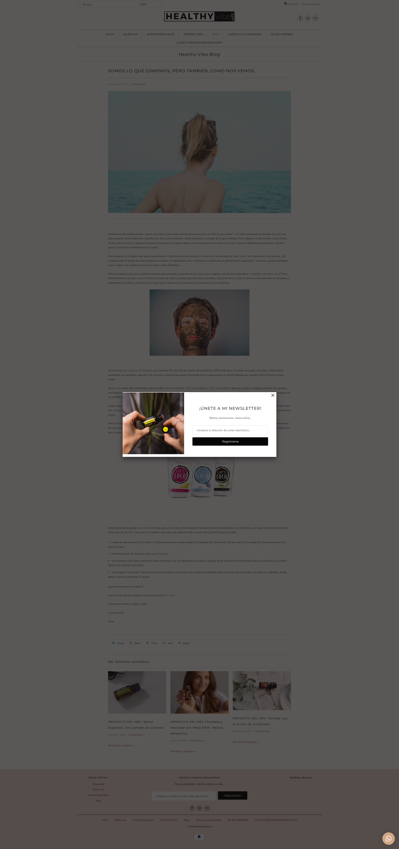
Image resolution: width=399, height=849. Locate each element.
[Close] (272, 395)
